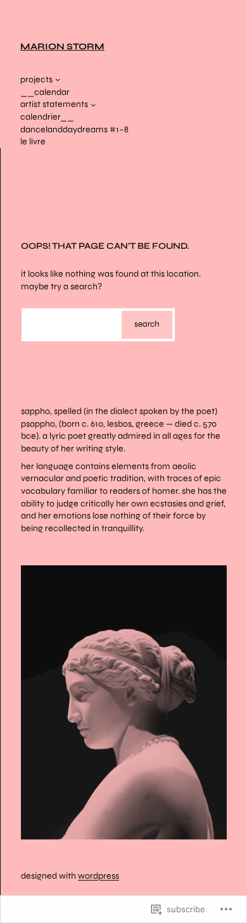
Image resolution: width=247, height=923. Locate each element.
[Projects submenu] (57, 79)
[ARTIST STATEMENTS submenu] (93, 104)
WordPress (98, 875)
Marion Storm (62, 46)
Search (147, 324)
